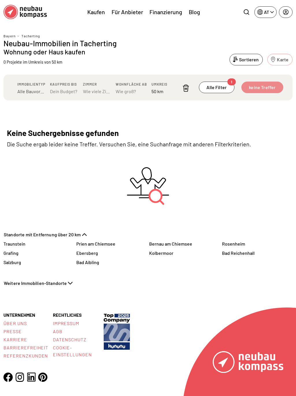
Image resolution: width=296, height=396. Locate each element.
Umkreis (159, 84)
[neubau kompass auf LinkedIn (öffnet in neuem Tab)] (31, 377)
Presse (12, 331)
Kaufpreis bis (63, 84)
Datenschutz (70, 339)
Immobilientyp (31, 84)
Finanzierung (165, 11)
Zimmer (90, 84)
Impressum (66, 323)
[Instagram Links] (19, 377)
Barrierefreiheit (25, 347)
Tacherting (30, 36)
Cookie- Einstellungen (72, 351)
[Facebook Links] (8, 377)
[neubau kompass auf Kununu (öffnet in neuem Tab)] (117, 331)
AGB (57, 331)
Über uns (15, 323)
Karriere (15, 339)
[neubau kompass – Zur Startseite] (25, 12)
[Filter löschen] (186, 88)
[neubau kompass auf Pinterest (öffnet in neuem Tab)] (42, 377)
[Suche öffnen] (246, 12)
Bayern (9, 36)
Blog (194, 11)
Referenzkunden (25, 355)
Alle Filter (219, 86)
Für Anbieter (127, 11)
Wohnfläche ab (131, 84)
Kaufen (96, 11)
